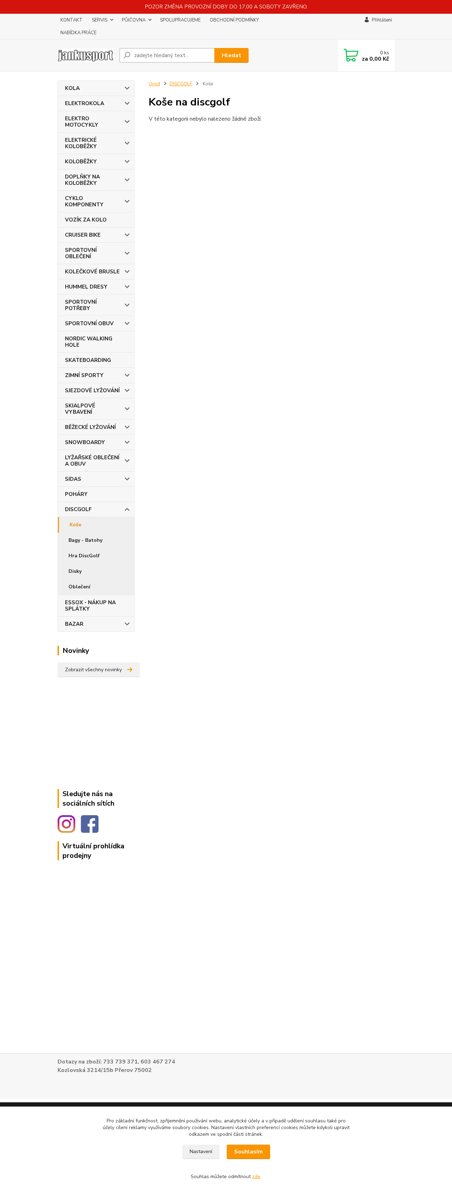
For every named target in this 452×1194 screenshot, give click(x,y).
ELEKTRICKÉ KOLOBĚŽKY (81, 143)
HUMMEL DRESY (86, 286)
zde (256, 1176)
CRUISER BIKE (83, 234)
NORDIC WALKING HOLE (88, 341)
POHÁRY (76, 494)
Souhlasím (248, 1152)
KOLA (72, 88)
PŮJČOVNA (133, 20)
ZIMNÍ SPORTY (84, 375)
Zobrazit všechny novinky (93, 669)
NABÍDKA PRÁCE (78, 33)
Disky (75, 571)
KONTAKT (71, 20)
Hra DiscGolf (84, 555)
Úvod (154, 84)
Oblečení (79, 586)
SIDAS (73, 479)
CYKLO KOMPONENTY (84, 201)
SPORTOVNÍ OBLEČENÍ (81, 253)
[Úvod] (86, 55)
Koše (75, 524)
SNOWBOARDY (85, 442)
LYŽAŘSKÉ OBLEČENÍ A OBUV (92, 460)
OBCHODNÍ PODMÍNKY (234, 20)
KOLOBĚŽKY (81, 161)
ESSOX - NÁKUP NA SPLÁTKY (90, 605)
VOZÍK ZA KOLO (86, 219)
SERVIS (99, 20)
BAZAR (74, 624)
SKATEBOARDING (88, 360)
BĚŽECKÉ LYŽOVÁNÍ (90, 427)
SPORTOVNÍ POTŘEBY (81, 305)
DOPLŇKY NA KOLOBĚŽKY (82, 180)
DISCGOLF (78, 509)
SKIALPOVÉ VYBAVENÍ (80, 409)
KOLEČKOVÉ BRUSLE (92, 271)
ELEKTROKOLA (84, 103)
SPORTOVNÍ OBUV (89, 323)
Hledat (231, 55)
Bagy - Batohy (85, 540)
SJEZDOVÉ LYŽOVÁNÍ (92, 390)
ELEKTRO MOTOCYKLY (81, 121)
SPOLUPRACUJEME (180, 20)
